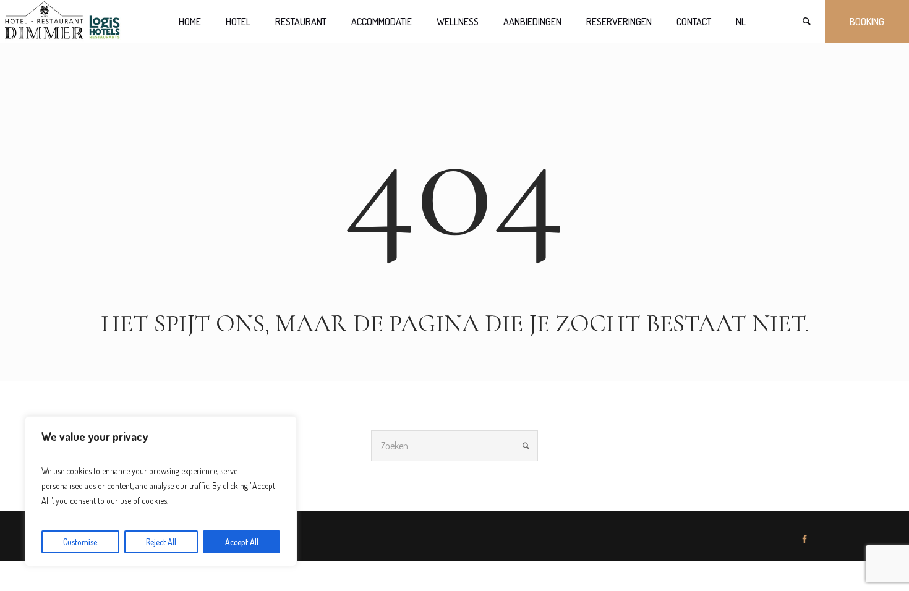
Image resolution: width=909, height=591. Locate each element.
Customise (80, 542)
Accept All (241, 542)
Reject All (161, 542)
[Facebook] (804, 539)
